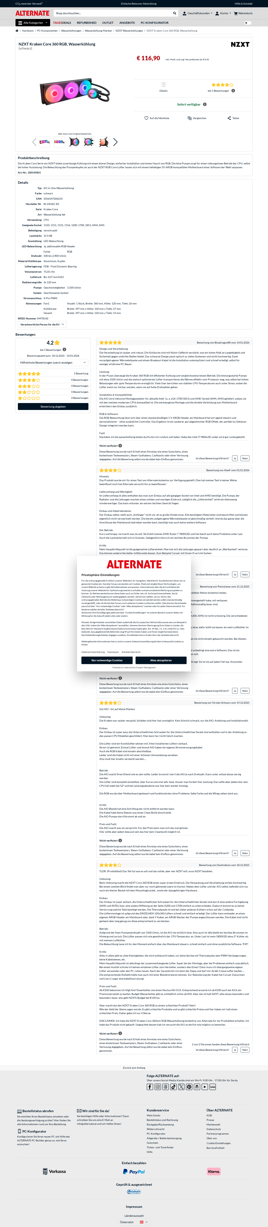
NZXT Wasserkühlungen (129, 30)
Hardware (28, 30)
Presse (210, 1119)
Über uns (212, 1138)
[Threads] (165, 1086)
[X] (181, 1086)
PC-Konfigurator (154, 22)
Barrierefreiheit (215, 1147)
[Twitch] (212, 1086)
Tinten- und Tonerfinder (160, 1147)
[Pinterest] (189, 1086)
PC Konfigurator (156, 1133)
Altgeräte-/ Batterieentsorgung (164, 1138)
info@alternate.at (87, 1123)
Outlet (108, 22)
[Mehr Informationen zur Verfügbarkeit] (205, 104)
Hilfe (237, 3)
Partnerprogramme (218, 1133)
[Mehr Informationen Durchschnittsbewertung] (233, 91)
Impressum (134, 1207)
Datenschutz (214, 1129)
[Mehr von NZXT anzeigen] (240, 47)
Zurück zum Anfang (134, 1067)
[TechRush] (197, 1086)
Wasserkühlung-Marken (98, 30)
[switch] (247, 23)
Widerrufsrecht (155, 1129)
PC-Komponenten (47, 30)
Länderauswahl (134, 1215)
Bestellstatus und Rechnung (162, 1119)
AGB (209, 1115)
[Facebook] (150, 1086)
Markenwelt (213, 1124)
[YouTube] (205, 1086)
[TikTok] (173, 1086)
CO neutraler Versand (28, 3)
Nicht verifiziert (109, 445)
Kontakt (248, 3)
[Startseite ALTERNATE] (32, 13)
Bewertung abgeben (53, 406)
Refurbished (86, 22)
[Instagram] (158, 1086)
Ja (235, 458)
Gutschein (152, 1142)
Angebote (127, 22)
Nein (245, 458)
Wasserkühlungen (71, 30)
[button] (34, 142)
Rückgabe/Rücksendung (160, 1124)
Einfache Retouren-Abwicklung (138, 3)
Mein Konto (153, 1115)
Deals (62, 22)
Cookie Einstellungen (219, 1143)
